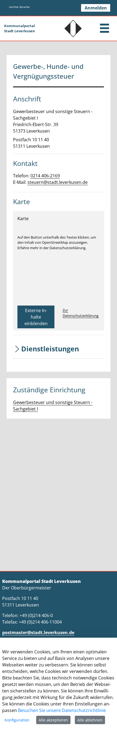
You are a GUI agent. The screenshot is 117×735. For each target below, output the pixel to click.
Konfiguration (17, 720)
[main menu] (104, 29)
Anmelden (96, 8)
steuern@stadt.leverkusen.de (57, 182)
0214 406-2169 (45, 176)
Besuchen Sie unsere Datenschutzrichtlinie (62, 710)
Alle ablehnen (90, 720)
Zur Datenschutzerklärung (80, 313)
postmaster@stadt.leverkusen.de (38, 632)
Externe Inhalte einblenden (36, 316)
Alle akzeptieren (53, 720)
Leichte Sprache (19, 7)
